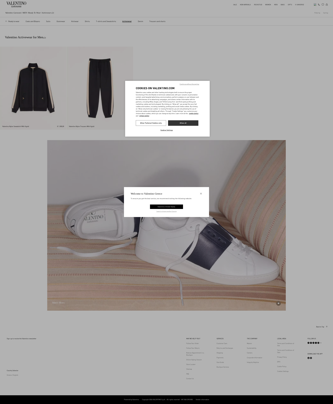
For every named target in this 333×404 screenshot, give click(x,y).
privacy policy (144, 116)
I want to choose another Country (166, 211)
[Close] (201, 193)
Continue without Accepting (189, 84)
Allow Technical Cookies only (151, 123)
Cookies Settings (167, 130)
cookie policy (193, 113)
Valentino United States (166, 207)
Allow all (183, 123)
